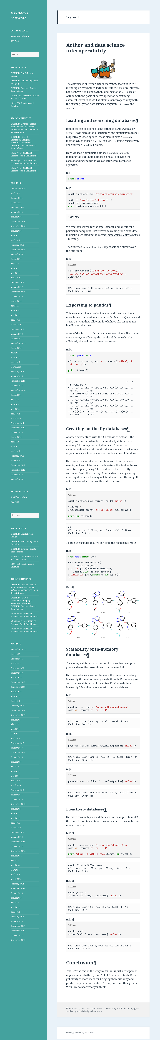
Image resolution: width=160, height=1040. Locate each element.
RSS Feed (15, 41)
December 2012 (18, 465)
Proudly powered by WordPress (80, 1032)
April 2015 (15, 362)
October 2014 (17, 385)
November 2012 (18, 470)
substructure (96, 1011)
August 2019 (16, 216)
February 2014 (17, 423)
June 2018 (15, 235)
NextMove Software (19, 15)
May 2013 (15, 446)
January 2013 (17, 460)
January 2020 (17, 212)
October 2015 (17, 338)
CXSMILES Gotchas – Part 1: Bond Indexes (24, 154)
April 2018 (15, 240)
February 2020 (17, 207)
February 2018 (17, 245)
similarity (85, 1011)
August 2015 (16, 348)
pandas (69, 1011)
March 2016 (16, 324)
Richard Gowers (97, 1008)
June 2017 (15, 268)
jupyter (136, 1008)
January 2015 (17, 376)
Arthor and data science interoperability (95, 48)
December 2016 (18, 291)
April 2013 (15, 451)
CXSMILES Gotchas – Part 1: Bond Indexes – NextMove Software (23, 127)
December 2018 (18, 221)
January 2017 (17, 287)
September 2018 (18, 226)
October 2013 (17, 432)
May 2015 (15, 357)
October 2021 (17, 198)
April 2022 (15, 193)
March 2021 (16, 202)
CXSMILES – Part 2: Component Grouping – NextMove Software (21, 140)
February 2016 (17, 329)
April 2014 (15, 413)
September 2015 (18, 343)
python (77, 1011)
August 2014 (16, 395)
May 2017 (15, 273)
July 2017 (15, 263)
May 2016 (15, 315)
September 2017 (18, 254)
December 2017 (18, 249)
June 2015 (15, 352)
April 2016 (15, 320)
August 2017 (16, 259)
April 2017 (15, 277)
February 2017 (17, 282)
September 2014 (18, 390)
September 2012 (18, 479)
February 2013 (17, 456)
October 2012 (17, 474)
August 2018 (16, 231)
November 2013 (18, 427)
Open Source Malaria (119, 235)
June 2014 (15, 404)
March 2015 (16, 366)
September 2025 (18, 188)
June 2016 (15, 310)
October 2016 (17, 296)
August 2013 (16, 437)
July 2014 (15, 399)
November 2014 (18, 381)
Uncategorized (115, 1008)
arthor (129, 1008)
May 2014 (15, 409)
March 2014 (16, 418)
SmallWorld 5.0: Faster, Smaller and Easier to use (25, 97)
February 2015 (17, 371)
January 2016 (17, 334)
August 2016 (16, 301)
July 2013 (15, 441)
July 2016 (15, 305)
